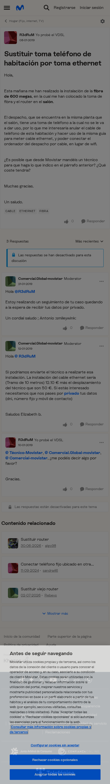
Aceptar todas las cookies (55, 774)
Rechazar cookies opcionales (55, 760)
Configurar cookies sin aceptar (55, 745)
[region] (55, 714)
